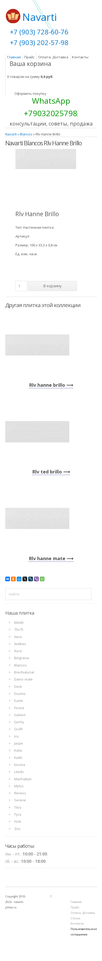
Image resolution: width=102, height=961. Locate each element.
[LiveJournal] (30, 579)
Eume (18, 700)
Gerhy (19, 722)
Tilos (17, 807)
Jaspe (18, 743)
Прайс (29, 57)
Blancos (26, 134)
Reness (20, 793)
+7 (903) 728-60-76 (39, 31)
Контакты (80, 57)
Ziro (17, 828)
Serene (20, 800)
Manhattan (23, 779)
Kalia (18, 750)
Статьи (75, 918)
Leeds (19, 771)
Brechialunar (24, 672)
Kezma (19, 764)
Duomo (20, 693)
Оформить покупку (30, 93)
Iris (16, 736)
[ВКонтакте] (7, 579)
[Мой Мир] (19, 579)
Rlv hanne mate (47, 558)
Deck (18, 686)
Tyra (17, 814)
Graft (18, 729)
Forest (19, 708)
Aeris (18, 636)
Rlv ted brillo (47, 472)
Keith (18, 757)
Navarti (11, 134)
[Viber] (36, 579)
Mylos (19, 786)
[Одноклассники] (13, 579)
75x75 (18, 629)
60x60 (18, 622)
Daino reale (23, 679)
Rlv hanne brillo (47, 385)
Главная (14, 57)
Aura (18, 650)
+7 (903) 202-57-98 (39, 42)
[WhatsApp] (42, 579)
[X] (24, 579)
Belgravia (21, 658)
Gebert (19, 715)
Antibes (20, 643)
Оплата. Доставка (53, 57)
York (17, 821)
